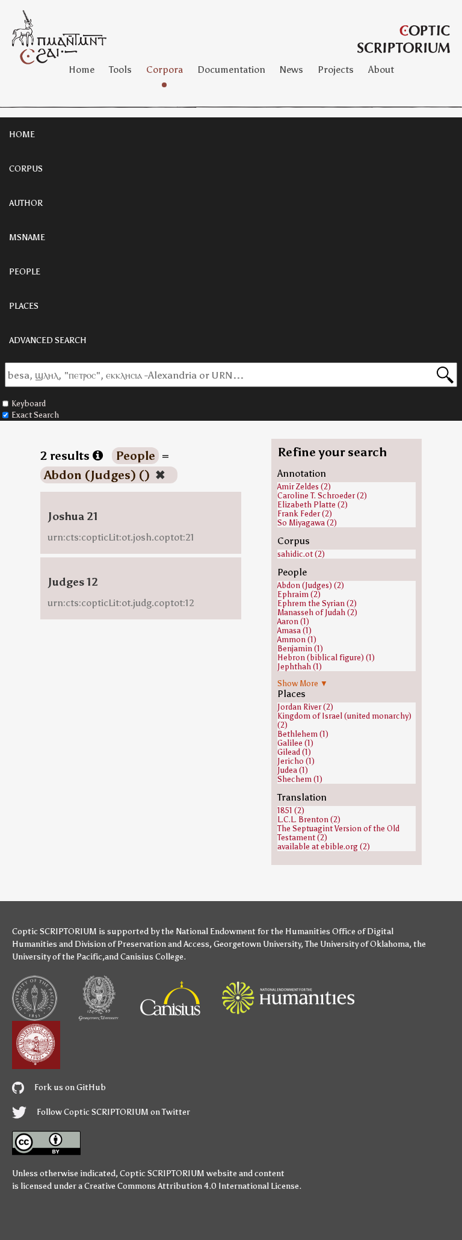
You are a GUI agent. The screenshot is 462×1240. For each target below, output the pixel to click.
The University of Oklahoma (357, 944)
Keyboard (28, 403)
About (381, 69)
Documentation (231, 69)
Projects (336, 69)
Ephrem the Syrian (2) (317, 603)
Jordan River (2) (305, 706)
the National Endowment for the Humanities (245, 931)
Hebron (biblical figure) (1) (326, 657)
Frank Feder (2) (304, 513)
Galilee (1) (295, 743)
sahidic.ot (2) (301, 554)
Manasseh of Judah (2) (317, 612)
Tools (120, 69)
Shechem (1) (299, 779)
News (291, 69)
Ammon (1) (296, 639)
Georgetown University (257, 944)
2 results (66, 455)
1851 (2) (290, 810)
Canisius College (151, 957)
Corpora (164, 69)
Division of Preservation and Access (142, 944)
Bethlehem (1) (302, 734)
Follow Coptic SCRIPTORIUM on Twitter (112, 1112)
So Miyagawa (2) (307, 522)
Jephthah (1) (299, 666)
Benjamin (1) (300, 648)
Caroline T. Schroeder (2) (322, 495)
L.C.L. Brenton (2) (308, 819)
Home (81, 69)
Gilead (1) (294, 752)
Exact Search (35, 415)
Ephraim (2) (299, 594)
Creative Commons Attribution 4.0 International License (191, 1186)
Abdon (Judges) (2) (310, 585)
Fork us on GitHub (69, 1087)
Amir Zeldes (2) (304, 486)
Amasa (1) (294, 630)
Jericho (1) (296, 761)
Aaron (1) (293, 621)
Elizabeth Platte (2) (312, 504)
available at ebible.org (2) (323, 846)
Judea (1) (292, 770)
